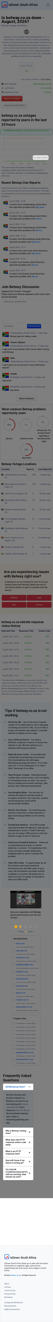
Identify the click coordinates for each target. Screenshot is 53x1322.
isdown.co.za (15, 1275)
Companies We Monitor (13, 1303)
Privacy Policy (10, 1294)
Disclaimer (8, 1297)
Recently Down (10, 1306)
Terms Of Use (9, 1291)
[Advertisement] (26, 1212)
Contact (7, 1287)
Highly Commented (12, 1309)
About (6, 1284)
